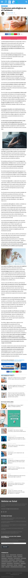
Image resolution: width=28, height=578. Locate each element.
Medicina (7, 566)
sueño (3, 566)
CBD (24, 566)
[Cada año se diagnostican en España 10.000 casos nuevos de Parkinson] (4, 380)
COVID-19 (3, 556)
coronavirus (9, 556)
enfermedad (10, 563)
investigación (13, 554)
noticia (16, 360)
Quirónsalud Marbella (7, 561)
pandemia (4, 563)
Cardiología (21, 561)
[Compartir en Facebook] (6, 33)
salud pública (5, 560)
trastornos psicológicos (14, 361)
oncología (15, 561)
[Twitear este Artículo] (9, 33)
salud (7, 554)
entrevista (19, 554)
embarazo (23, 563)
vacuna (15, 565)
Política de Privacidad (17, 573)
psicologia (23, 558)
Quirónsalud (12, 560)
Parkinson (21, 360)
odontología (10, 565)
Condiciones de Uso (14, 574)
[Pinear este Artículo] (15, 33)
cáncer (14, 556)
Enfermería (4, 558)
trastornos (4, 361)
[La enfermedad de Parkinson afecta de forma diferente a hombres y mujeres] (4, 387)
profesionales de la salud (16, 566)
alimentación (19, 560)
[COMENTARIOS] (21, 33)
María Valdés (10, 12)
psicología (10, 558)
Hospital (4, 565)
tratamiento (17, 563)
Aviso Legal (8, 573)
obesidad (20, 565)
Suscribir (5, 546)
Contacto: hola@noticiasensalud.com (10, 508)
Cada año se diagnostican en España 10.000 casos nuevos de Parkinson (17, 378)
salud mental (17, 558)
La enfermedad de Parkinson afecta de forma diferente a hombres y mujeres (16, 387)
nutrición (20, 556)
